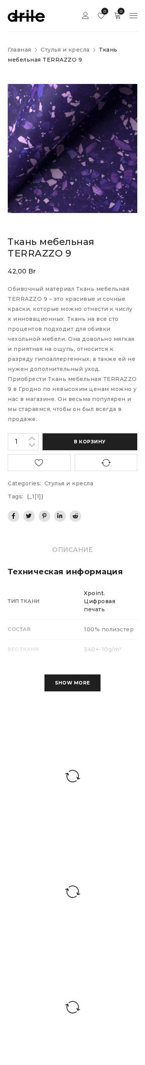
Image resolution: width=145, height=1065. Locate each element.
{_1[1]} (35, 496)
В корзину (90, 441)
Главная (19, 49)
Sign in (85, 15)
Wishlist (104, 11)
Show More (72, 683)
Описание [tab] (72, 549)
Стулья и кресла (65, 49)
